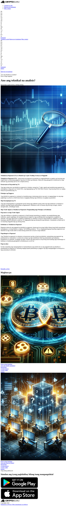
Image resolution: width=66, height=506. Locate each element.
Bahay (2, 68)
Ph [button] (1, 11)
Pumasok (3, 37)
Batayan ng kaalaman (10, 7)
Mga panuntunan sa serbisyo (20, 504)
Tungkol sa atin (8, 5)
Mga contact (7, 8)
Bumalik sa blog (5, 269)
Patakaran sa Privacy (6, 504)
